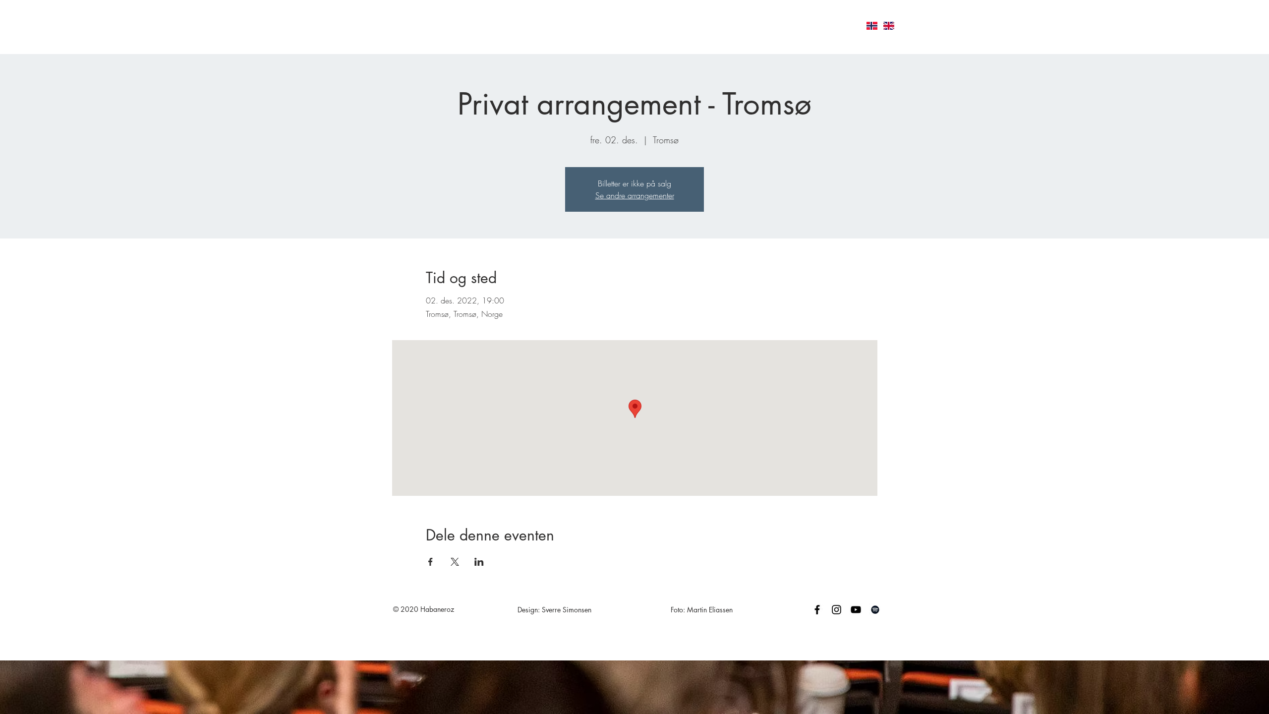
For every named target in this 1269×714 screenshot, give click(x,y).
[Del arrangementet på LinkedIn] (479, 562)
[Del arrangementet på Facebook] (430, 562)
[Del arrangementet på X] (455, 562)
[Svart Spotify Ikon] (875, 609)
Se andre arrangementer (634, 195)
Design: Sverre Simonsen (554, 609)
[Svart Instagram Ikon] (836, 609)
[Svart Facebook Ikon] (817, 609)
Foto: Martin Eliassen (702, 609)
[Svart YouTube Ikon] (856, 609)
